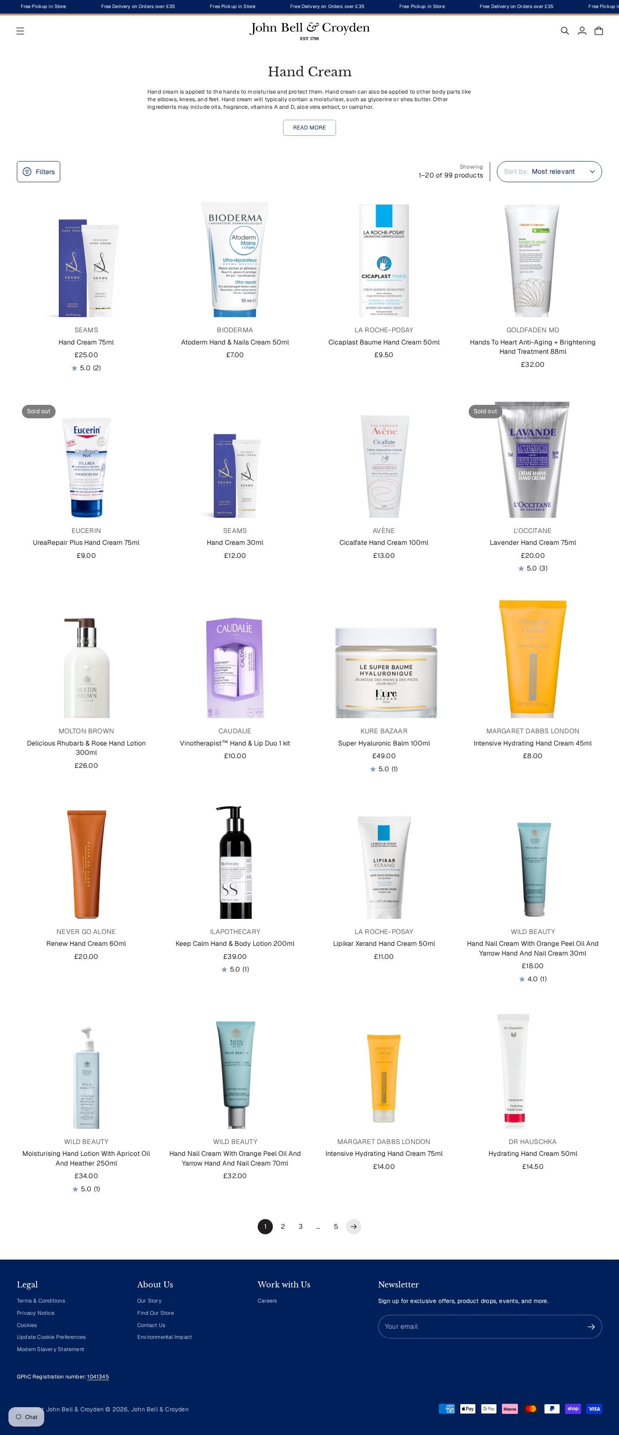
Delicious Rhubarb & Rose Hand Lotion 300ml (86, 748)
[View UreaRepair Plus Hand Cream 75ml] (86, 469)
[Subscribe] (591, 1327)
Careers (267, 1300)
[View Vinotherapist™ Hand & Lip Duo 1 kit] (235, 669)
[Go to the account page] (582, 30)
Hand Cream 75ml (86, 342)
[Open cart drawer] (598, 30)
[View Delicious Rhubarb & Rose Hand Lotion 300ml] (86, 669)
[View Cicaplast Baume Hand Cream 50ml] (384, 268)
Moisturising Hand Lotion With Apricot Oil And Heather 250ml (86, 1158)
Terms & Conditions (41, 1300)
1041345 (98, 1376)
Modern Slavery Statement (50, 1349)
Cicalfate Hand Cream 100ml (383, 542)
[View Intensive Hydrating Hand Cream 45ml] (533, 669)
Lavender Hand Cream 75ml (533, 542)
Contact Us (151, 1325)
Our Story (149, 1300)
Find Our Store (155, 1313)
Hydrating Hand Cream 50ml (532, 1153)
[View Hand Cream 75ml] (86, 268)
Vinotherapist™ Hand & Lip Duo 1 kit (235, 743)
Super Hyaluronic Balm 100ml (384, 743)
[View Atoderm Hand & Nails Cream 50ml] (235, 268)
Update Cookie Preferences (51, 1337)
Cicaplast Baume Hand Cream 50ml (384, 342)
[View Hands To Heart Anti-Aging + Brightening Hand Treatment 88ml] (533, 268)
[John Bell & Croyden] (309, 31)
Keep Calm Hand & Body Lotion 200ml (235, 943)
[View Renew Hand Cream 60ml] (86, 870)
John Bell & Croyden (160, 1409)
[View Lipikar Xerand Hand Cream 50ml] (384, 870)
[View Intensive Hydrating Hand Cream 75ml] (384, 1080)
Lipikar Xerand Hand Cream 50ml (384, 943)
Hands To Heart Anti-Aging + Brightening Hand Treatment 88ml (533, 347)
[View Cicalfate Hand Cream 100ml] (384, 469)
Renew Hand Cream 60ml (86, 943)
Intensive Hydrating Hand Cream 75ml (384, 1153)
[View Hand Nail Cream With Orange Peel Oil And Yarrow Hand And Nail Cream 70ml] (235, 1080)
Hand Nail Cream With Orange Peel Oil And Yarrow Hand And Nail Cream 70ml (235, 1158)
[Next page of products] (353, 1226)
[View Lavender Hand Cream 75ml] (533, 469)
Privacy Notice (35, 1313)
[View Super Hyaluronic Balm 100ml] (384, 669)
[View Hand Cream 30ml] (235, 469)
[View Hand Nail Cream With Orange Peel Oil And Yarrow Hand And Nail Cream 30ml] (533, 870)
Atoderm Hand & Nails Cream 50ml (235, 342)
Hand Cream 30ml (235, 542)
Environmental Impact (164, 1337)
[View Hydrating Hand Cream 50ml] (533, 1080)
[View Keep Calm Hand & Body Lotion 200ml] (235, 870)
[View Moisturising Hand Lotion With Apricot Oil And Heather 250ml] (86, 1080)
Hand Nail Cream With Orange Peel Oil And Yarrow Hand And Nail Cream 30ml (533, 948)
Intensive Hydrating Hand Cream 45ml (533, 743)
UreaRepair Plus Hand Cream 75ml (86, 542)
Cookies (27, 1325)
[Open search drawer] (565, 30)
